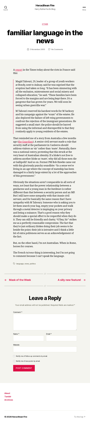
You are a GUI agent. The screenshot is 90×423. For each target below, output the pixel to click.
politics (33, 264)
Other (45, 24)
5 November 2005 (37, 49)
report (18, 69)
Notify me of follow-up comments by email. (32, 356)
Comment (17, 312)
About (7, 393)
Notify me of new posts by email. (28, 361)
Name (16, 334)
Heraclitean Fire (45, 5)
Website (16, 345)
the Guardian (25, 141)
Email (49, 334)
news (27, 264)
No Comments (57, 49)
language (20, 264)
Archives (8, 400)
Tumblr (7, 396)
